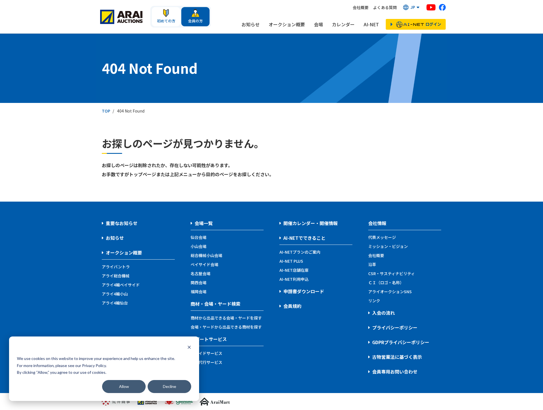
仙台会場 (198, 237)
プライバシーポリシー (394, 327)
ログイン (433, 24)
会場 (318, 24)
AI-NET (371, 24)
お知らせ (251, 24)
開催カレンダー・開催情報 (310, 223)
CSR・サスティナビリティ (391, 273)
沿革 (372, 264)
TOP (106, 111)
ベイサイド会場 (204, 264)
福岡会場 (198, 292)
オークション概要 (287, 24)
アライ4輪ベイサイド (121, 285)
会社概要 (361, 7)
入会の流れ (383, 312)
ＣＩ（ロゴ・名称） (386, 282)
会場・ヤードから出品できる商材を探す (226, 327)
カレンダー (343, 24)
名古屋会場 (200, 273)
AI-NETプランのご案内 (299, 252)
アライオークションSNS (390, 292)
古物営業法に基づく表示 (397, 356)
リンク (374, 301)
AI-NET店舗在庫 (294, 270)
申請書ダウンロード (303, 291)
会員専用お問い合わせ (394, 371)
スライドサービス (206, 353)
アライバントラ (116, 267)
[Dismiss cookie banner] (189, 347)
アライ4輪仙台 (115, 303)
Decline (169, 386)
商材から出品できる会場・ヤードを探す (226, 318)
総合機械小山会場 (206, 255)
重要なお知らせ (121, 223)
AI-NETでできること (304, 237)
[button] (411, 7)
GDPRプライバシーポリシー (400, 342)
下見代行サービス (206, 362)
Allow (124, 386)
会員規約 (292, 306)
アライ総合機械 (116, 276)
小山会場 (198, 246)
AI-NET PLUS (291, 261)
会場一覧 (204, 223)
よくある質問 (385, 7)
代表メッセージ (382, 237)
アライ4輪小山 (115, 294)
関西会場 (198, 282)
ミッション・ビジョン (388, 246)
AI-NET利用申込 (294, 279)
